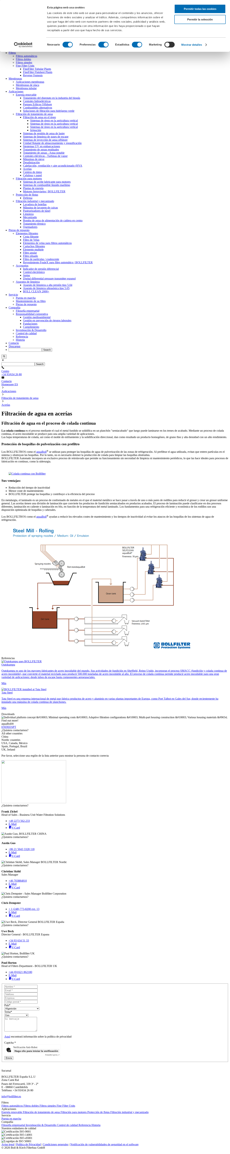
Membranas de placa (27, 85)
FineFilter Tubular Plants (37, 68)
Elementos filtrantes (27, 233)
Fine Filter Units (25, 65)
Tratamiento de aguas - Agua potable (44, 152)
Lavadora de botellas (35, 204)
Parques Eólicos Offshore (37, 104)
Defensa (27, 197)
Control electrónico (34, 272)
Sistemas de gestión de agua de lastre (44, 133)
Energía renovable (26, 94)
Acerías (27, 168)
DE (7, 726)
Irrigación (35, 130)
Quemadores (30, 226)
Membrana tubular (26, 88)
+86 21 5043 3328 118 (21, 849)
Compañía (14, 307)
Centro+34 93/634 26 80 (11, 373)
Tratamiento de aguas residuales (41, 149)
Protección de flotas (27, 194)
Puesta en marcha (26, 297)
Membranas (15, 78)
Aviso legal (7, 1144)
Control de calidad (26, 333)
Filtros (12, 52)
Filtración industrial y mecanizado (35, 201)
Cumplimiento (31, 326)
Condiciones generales (55, 1144)
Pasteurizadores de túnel (36, 210)
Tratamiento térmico (34, 223)
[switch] (103, 44)
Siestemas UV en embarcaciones (41, 146)
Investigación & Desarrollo (31, 330)
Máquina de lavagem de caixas (40, 207)
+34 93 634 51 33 (19, 940)
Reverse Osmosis (33, 75)
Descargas (14, 346)
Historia (20, 339)
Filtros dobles (23, 59)
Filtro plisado (30, 255)
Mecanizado (30, 217)
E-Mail (13, 824)
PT (14, 726)
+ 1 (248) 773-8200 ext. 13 (24, 909)
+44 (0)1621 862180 (20, 972)
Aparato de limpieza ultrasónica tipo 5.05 (46, 288)
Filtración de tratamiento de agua (34, 114)
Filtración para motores (29, 178)
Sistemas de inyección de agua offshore (45, 139)
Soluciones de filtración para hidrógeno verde (48, 110)
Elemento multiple (33, 249)
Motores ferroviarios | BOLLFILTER (44, 191)
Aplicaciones (16, 91)
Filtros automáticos (26, 56)
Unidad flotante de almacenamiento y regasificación (52, 143)
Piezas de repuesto (19, 230)
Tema (8, 1011)
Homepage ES (9, 384)
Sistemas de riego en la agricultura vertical (54, 120)
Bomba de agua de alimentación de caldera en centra (52, 220)
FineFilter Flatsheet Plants (37, 72)
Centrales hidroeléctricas (37, 101)
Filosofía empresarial (27, 310)
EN (3, 726)
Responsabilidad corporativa (32, 314)
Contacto (14, 343)
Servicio (13, 294)
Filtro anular (30, 252)
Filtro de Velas (31, 239)
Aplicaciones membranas (30, 81)
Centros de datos (32, 172)
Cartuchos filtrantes (34, 246)
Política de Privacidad (28, 1144)
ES (11, 726)
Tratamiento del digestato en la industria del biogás (51, 97)
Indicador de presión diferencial (41, 268)
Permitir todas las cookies (200, 8)
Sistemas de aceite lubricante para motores (47, 181)
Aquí (7, 1036)
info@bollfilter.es (11, 1096)
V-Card (16, 827)
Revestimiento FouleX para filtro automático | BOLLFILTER (58, 262)
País (7, 1005)
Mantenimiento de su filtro (31, 301)
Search (47, 349)
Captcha (10, 1042)
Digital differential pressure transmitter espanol (49, 278)
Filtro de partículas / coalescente (41, 259)
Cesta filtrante (31, 236)
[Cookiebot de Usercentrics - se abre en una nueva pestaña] (23, 44)
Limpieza (28, 214)
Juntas (26, 275)
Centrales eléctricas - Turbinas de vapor (45, 155)
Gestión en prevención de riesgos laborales (47, 320)
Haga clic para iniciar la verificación (36, 1051)
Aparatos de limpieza (28, 281)
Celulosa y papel (32, 175)
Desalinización (31, 162)
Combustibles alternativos (37, 107)
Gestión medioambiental (36, 317)
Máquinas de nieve (33, 159)
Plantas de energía (33, 188)
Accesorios (22, 265)
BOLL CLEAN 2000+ (36, 291)
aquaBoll (41, 451)
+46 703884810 (18, 880)
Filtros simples (24, 62)
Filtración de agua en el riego (39, 117)
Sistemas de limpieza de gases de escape (45, 136)
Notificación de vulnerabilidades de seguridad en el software (104, 1144)
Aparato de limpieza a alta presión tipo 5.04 (47, 284)
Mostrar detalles (191, 44)
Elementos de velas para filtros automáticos (47, 243)
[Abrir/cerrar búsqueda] (4, 357)
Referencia (22, 336)
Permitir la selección (200, 19)
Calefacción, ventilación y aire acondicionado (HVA (52, 165)
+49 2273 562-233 (19, 820)
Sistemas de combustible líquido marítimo (46, 185)
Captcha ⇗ (52, 1055)
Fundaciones (30, 323)
